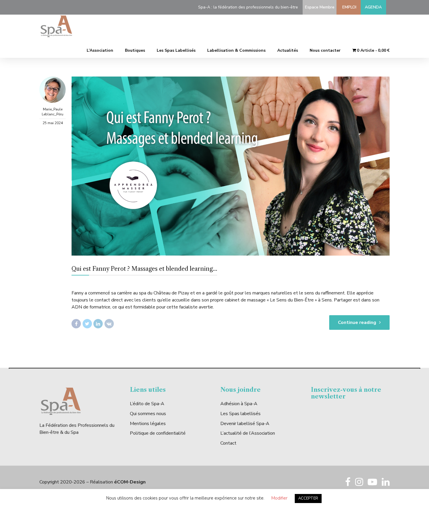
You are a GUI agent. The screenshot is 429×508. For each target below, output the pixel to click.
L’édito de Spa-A (147, 403)
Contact (228, 443)
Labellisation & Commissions (236, 50)
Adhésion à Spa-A (238, 403)
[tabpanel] (231, 166)
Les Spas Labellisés (176, 50)
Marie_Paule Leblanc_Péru (52, 112)
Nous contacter (325, 50)
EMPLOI (348, 7)
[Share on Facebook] (76, 323)
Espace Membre (318, 7)
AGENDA (373, 7)
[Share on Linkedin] (98, 323)
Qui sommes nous (148, 413)
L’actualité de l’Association (247, 433)
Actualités (287, 50)
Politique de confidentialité (158, 433)
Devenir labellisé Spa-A (244, 423)
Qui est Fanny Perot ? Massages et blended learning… (144, 268)
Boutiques (135, 50)
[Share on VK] (109, 323)
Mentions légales (148, 423)
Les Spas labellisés (240, 413)
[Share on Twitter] (87, 323)
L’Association (100, 50)
